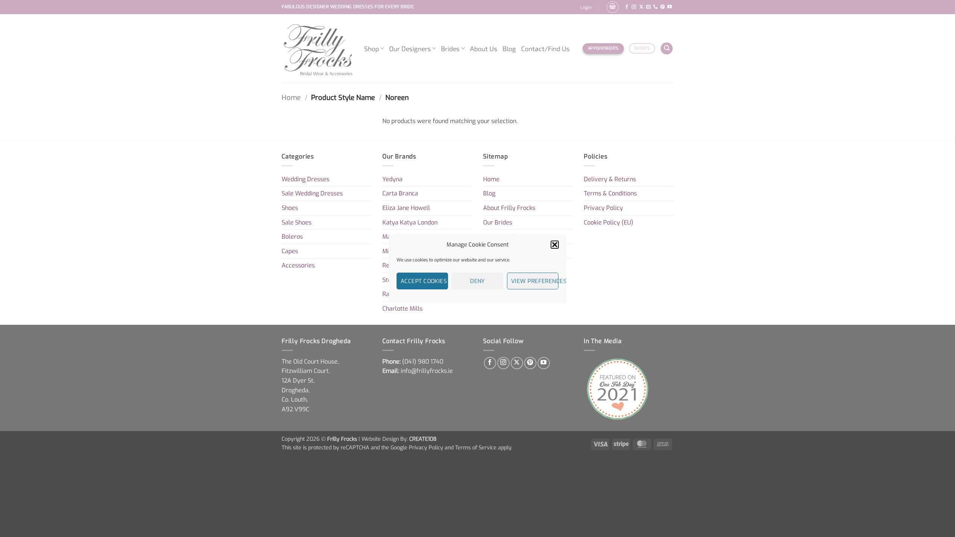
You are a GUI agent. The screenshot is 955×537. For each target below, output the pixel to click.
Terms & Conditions (610, 193)
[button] (554, 244)
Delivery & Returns (610, 179)
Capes (290, 251)
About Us (483, 48)
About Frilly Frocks (509, 208)
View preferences (534, 281)
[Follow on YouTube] (669, 7)
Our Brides (497, 222)
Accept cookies (424, 281)
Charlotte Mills (402, 309)
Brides (450, 48)
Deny (477, 281)
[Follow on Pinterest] (662, 7)
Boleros (292, 237)
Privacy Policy (603, 208)
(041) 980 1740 (422, 361)
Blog (509, 48)
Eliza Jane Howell (406, 208)
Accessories (298, 265)
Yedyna (392, 179)
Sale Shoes (296, 222)
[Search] (667, 49)
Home (291, 97)
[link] (422, 361)
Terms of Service (476, 447)
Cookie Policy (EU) (608, 222)
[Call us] (655, 7)
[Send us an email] (648, 7)
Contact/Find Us (545, 48)
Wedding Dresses (305, 179)
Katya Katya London (410, 222)
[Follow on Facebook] (626, 7)
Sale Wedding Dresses (312, 193)
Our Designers (410, 48)
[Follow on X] (641, 7)
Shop (371, 48)
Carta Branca (400, 193)
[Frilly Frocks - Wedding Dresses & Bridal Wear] (317, 48)
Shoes (290, 208)
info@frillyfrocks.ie (427, 371)
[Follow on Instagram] (634, 7)
